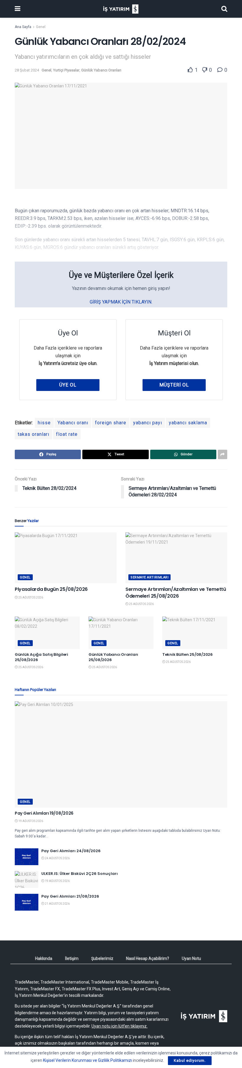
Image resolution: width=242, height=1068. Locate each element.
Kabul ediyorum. (190, 1060)
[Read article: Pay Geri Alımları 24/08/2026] (26, 856)
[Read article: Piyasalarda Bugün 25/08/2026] (66, 557)
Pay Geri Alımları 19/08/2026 (44, 813)
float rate (67, 434)
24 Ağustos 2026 (57, 858)
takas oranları (33, 434)
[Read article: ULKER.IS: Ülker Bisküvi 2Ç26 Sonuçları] (26, 879)
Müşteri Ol (174, 385)
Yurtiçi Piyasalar (66, 70)
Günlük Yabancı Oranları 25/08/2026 (113, 657)
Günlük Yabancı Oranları (101, 70)
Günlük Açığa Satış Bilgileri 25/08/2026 (41, 657)
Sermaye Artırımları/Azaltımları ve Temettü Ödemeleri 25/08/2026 (175, 592)
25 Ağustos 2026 (30, 597)
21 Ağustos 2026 (57, 903)
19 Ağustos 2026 (30, 821)
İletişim (72, 958)
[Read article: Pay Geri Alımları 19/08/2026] (121, 754)
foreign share (110, 422)
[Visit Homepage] (120, 9)
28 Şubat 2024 (27, 70)
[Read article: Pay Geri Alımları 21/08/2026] (26, 902)
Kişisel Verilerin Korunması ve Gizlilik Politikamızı (87, 1060)
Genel (40, 27)
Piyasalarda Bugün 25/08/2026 (51, 589)
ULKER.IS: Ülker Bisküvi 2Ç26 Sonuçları (79, 873)
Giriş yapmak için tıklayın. (121, 302)
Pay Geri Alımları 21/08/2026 (70, 896)
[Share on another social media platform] (222, 454)
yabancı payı (147, 422)
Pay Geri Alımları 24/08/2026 (71, 851)
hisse (44, 422)
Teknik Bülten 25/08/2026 (187, 654)
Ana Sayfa (23, 27)
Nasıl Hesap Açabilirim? (147, 958)
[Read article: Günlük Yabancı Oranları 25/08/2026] (121, 633)
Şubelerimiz (102, 958)
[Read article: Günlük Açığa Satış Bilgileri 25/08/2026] (47, 633)
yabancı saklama (188, 422)
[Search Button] (224, 9)
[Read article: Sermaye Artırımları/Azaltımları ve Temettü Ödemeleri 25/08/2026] (176, 557)
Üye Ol (67, 385)
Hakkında (43, 958)
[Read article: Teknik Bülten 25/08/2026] (194, 633)
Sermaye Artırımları (149, 577)
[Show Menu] (17, 9)
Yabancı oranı (73, 422)
